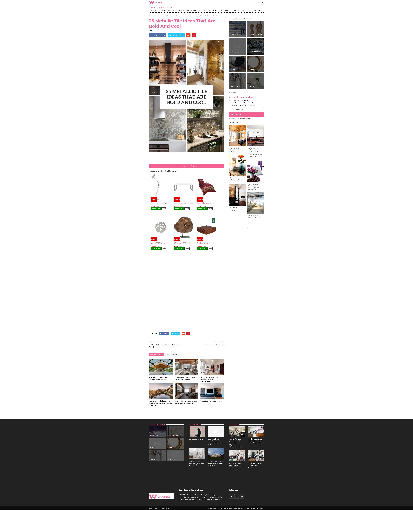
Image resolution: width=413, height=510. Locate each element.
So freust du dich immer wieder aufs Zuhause (236, 209)
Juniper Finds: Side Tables (215, 345)
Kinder (256, 10)
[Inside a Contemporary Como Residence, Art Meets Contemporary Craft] (212, 367)
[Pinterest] (262, 2)
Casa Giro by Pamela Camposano (211, 401)
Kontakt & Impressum (257, 508)
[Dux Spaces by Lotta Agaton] (197, 431)
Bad (248, 10)
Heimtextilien (223, 10)
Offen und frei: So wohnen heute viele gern (254, 217)
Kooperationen (238, 508)
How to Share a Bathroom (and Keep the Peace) (196, 463)
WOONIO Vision (212, 508)
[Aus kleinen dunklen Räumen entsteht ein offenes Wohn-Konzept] (256, 431)
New (150, 10)
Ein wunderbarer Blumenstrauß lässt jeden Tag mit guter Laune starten (254, 186)
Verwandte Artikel (156, 355)
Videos (160, 7)
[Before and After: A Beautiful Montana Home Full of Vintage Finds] (216, 431)
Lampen (179, 10)
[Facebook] (255, 2)
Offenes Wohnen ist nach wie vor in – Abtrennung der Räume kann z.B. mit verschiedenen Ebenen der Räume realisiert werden (255, 153)
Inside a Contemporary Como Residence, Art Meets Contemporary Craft (209, 379)
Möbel (170, 10)
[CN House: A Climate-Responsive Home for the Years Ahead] (161, 367)
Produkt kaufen (155, 208)
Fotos (151, 7)
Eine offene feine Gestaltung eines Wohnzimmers (235, 149)
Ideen (168, 7)
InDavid (246, 508)
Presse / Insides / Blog (225, 508)
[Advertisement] (186, 158)
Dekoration (191, 10)
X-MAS (162, 10)
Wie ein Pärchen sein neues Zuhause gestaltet (255, 465)
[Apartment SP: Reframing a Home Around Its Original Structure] (186, 391)
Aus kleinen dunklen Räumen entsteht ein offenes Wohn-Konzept (256, 441)
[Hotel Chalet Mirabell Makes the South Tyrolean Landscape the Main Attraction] (161, 391)
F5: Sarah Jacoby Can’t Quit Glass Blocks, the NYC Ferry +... (215, 463)
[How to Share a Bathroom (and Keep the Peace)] (197, 453)
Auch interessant (171, 355)
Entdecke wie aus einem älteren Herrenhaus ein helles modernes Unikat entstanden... (236, 467)
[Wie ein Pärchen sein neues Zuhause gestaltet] (256, 455)
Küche (201, 10)
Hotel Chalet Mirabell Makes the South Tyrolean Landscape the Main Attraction (160, 403)
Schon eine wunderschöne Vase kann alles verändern (236, 179)
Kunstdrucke (237, 10)
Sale (155, 10)
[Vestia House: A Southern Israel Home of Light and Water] (186, 367)
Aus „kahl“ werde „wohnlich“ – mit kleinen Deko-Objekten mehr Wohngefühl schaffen (236, 443)
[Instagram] (259, 2)
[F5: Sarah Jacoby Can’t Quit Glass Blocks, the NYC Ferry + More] (216, 453)
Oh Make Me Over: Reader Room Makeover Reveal (164, 346)
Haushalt (211, 10)
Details (164, 208)
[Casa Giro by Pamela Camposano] (212, 391)
